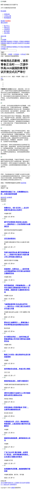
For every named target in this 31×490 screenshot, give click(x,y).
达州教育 (9, 197)
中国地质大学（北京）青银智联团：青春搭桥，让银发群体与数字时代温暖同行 (17, 424)
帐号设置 (7, 31)
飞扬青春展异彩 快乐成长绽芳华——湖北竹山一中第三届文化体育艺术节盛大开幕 (17, 306)
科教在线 (7, 14)
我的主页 (7, 27)
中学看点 (3, 48)
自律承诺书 (13, 484)
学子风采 (21, 47)
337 (2, 78)
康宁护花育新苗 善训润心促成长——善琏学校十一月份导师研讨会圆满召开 (17, 224)
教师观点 (15, 47)
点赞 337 (3, 186)
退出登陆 (7, 33)
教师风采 (9, 47)
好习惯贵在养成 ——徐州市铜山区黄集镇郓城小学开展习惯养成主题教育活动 (17, 339)
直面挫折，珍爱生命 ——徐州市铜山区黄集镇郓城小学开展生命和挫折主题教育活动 (17, 271)
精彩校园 (27, 47)
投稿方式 (10, 482)
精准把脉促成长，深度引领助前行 (16, 381)
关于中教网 (4, 482)
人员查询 (16, 482)
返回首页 (3, 197)
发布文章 (3, 36)
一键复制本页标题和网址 (11, 56)
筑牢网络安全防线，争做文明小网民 (17, 369)
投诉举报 (23, 183)
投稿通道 (8, 21)
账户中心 (7, 26)
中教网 (10, 54)
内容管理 (7, 29)
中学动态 (3, 47)
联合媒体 (3, 11)
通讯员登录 (4, 22)
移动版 (3, 21)
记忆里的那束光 (10, 238)
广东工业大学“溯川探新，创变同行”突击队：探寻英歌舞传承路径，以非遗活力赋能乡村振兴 (17, 454)
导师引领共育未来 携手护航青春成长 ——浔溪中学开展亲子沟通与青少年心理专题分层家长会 (16, 254)
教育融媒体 (7, 17)
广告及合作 (5, 484)
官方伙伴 (22, 482)
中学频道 (16, 54)
